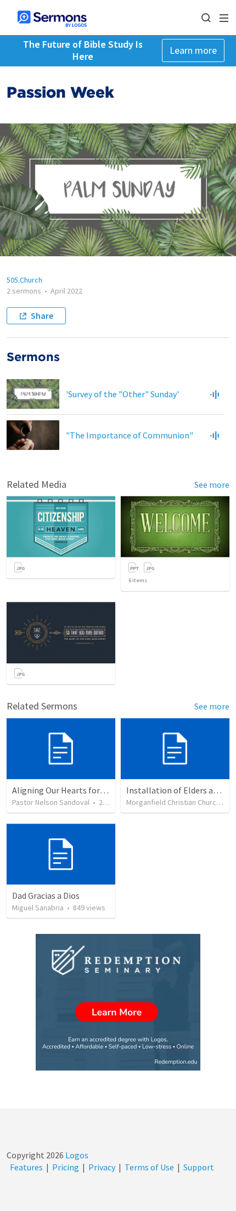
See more (211, 484)
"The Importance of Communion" (129, 435)
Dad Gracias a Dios (46, 895)
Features (26, 1167)
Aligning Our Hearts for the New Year (81, 790)
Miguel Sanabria (38, 908)
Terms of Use (149, 1167)
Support (198, 1167)
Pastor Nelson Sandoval (50, 802)
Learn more (193, 50)
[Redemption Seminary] (118, 1002)
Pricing (65, 1167)
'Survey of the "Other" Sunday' (122, 393)
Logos (76, 1155)
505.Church (24, 280)
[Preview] (214, 394)
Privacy (101, 1167)
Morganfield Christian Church (173, 802)
